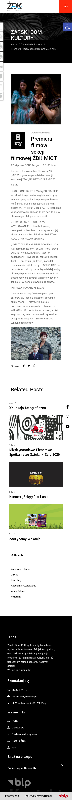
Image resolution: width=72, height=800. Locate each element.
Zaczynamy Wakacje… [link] (26, 539)
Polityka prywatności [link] (38, 796)
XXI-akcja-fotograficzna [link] (27, 408)
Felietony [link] (16, 596)
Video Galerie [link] (18, 591)
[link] (67, 27)
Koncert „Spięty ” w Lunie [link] (28, 496)
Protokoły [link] (16, 580)
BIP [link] (63, 796)
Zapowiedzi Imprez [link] (31, 44)
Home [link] (14, 44)
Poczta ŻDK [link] (12, 796)
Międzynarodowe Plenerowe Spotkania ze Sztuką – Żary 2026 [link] (34, 452)
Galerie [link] (14, 574)
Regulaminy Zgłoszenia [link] (23, 585)
